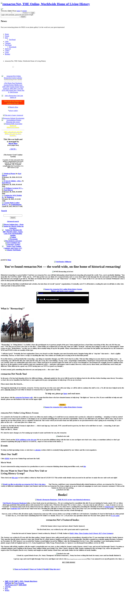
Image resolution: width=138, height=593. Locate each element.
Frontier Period (14, 87)
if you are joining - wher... (13, 181)
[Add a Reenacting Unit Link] (13, 97)
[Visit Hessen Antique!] (12, 224)
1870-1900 (5, 90)
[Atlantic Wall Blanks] (13, 250)
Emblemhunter (16, 204)
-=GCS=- (13, 149)
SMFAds (8, 583)
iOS (18, 508)
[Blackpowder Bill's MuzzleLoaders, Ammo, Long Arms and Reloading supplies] (13, 235)
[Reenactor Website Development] (13, 118)
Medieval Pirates (9, 173)
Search (4, 211)
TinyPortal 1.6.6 (11, 585)
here (65, 393)
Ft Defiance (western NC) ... (13, 188)
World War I (13, 90)
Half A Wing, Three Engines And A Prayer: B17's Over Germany (91, 533)
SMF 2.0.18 (9, 581)
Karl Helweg (6, 183)
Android (14, 508)
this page (15, 478)
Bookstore (18, 83)
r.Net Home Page (9, 83)
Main (9, 260)
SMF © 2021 (18, 581)
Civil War (20, 88)
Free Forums (19, 583)
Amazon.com (109, 507)
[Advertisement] (63, 64)
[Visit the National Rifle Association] (13, 124)
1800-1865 (13, 88)
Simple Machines (30, 581)
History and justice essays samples (62, 291)
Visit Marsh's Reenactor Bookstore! (15, 503)
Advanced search (13, 221)
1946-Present (13, 92)
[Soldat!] (13, 237)
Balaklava (10, 197)
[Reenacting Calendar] (13, 78)
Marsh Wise (13, 143)
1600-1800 (5, 87)
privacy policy (13, 110)
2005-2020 (22, 585)
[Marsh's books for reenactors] (13, 228)
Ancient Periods (9, 85)
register (24, 11)
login (18, 11)
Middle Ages (18, 85)
